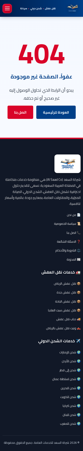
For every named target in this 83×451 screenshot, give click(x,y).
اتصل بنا (20, 112)
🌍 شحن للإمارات (70, 352)
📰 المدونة (74, 259)
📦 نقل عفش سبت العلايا (64, 310)
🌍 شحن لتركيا (72, 406)
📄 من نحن (74, 215)
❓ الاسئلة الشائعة (69, 241)
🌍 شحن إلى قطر (70, 370)
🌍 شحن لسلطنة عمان (66, 379)
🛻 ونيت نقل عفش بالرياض (63, 328)
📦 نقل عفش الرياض (67, 283)
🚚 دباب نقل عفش (68, 319)
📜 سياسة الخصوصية (67, 223)
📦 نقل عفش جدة (69, 292)
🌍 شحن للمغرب (70, 423)
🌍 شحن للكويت (70, 397)
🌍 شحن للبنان (72, 415)
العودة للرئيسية (56, 112)
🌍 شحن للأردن (71, 361)
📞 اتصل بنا (74, 233)
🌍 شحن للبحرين (71, 388)
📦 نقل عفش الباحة (68, 301)
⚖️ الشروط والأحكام (68, 250)
